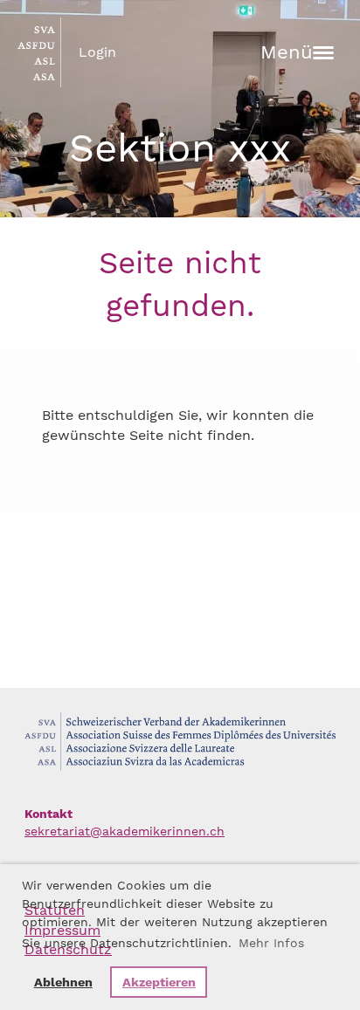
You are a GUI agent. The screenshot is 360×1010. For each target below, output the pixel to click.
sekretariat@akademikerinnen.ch (124, 831)
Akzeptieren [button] (159, 982)
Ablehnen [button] (63, 982)
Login (97, 52)
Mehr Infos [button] (271, 943)
